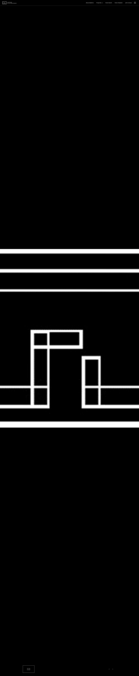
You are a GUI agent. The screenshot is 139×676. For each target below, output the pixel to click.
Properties (98, 2)
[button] (28, 669)
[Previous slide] (109, 669)
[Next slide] (112, 669)
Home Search (108, 2)
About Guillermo (90, 2)
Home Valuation (118, 2)
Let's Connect (128, 2)
